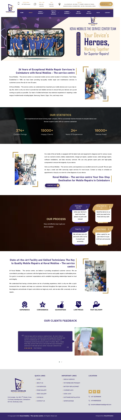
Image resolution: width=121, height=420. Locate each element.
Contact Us (41, 401)
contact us (104, 4)
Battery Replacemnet (71, 386)
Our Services (41, 386)
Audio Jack (67, 393)
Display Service (69, 379)
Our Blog (40, 397)
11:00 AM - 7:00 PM (51, 4)
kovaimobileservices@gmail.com (101, 404)
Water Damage (69, 401)
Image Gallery (78, 12)
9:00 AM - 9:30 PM (41, 4)
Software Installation (72, 397)
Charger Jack (68, 390)
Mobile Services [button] (40, 12)
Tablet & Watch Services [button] (53, 13)
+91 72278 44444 (26, 3)
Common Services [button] (67, 12)
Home (21, 12)
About (31, 12)
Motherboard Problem (72, 383)
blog (98, 12)
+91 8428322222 (96, 400)
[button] (59, 362)
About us (40, 383)
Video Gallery (88, 12)
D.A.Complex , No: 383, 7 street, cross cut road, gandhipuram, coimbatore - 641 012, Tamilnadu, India (79, 4)
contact (107, 12)
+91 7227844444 (96, 396)
